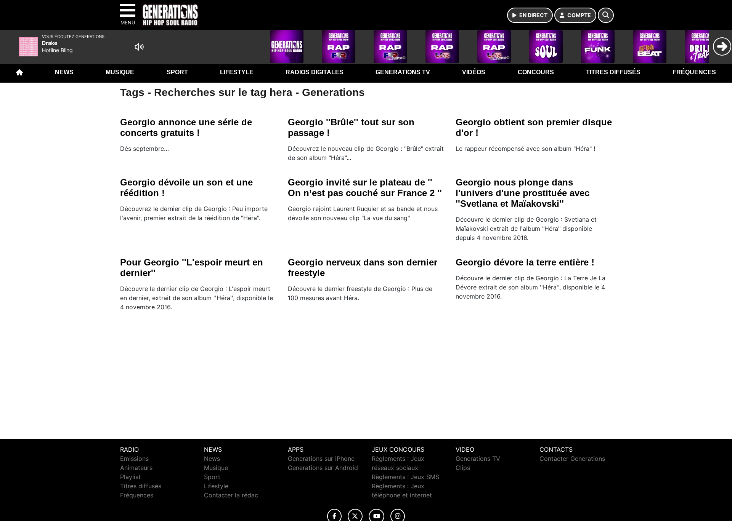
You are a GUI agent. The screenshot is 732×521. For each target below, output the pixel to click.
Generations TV (403, 72)
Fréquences (694, 72)
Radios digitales (315, 72)
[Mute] (139, 47)
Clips (463, 467)
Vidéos (473, 72)
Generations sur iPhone (321, 458)
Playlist (130, 477)
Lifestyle (237, 72)
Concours (536, 72)
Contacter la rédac (231, 495)
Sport (177, 72)
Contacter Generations (572, 458)
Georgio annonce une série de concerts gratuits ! (186, 127)
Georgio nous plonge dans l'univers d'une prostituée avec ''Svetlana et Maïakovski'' (522, 193)
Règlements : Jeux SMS (405, 477)
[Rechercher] (606, 15)
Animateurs (136, 467)
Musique (120, 72)
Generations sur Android (323, 467)
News (64, 72)
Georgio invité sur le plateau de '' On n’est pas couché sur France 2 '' (365, 187)
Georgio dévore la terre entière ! (525, 262)
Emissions (134, 458)
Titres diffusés (613, 72)
